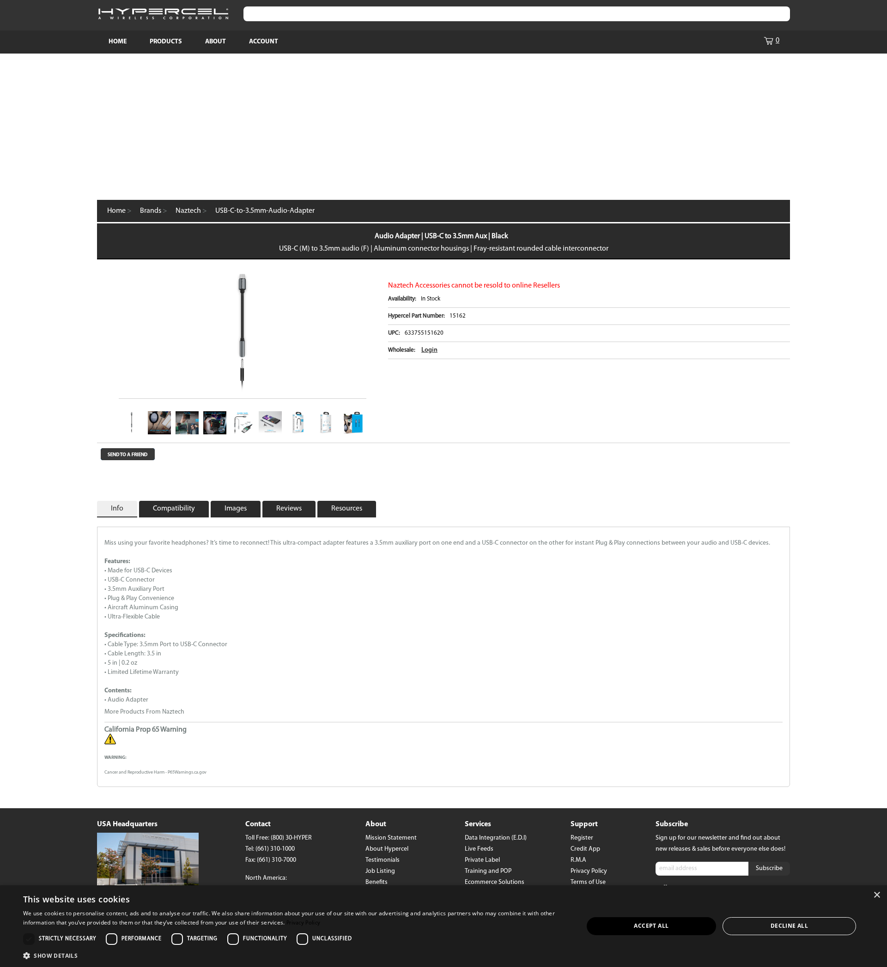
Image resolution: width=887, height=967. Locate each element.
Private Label (482, 860)
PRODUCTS (166, 41)
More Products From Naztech (144, 712)
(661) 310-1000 (275, 849)
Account (263, 41)
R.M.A (578, 860)
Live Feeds (479, 849)
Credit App (585, 849)
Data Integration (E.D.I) (496, 838)
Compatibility (174, 508)
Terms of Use (588, 882)
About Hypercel (386, 849)
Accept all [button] (651, 926)
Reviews (289, 508)
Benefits (376, 882)
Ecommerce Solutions (494, 882)
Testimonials (382, 860)
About (215, 41)
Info (117, 508)
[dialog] (443, 926)
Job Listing (380, 871)
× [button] (876, 895)
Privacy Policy (589, 871)
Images (236, 508)
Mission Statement (391, 838)
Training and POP (488, 871)
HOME (118, 41)
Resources (346, 508)
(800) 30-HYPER (291, 838)
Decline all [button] (789, 926)
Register (582, 838)
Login (429, 350)
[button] (295, 955)
